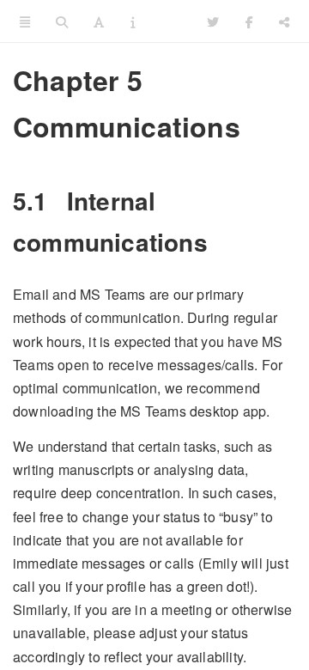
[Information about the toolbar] (133, 21)
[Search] (62, 21)
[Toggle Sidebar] (25, 21)
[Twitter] (213, 21)
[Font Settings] (99, 21)
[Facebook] (249, 21)
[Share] (284, 21)
